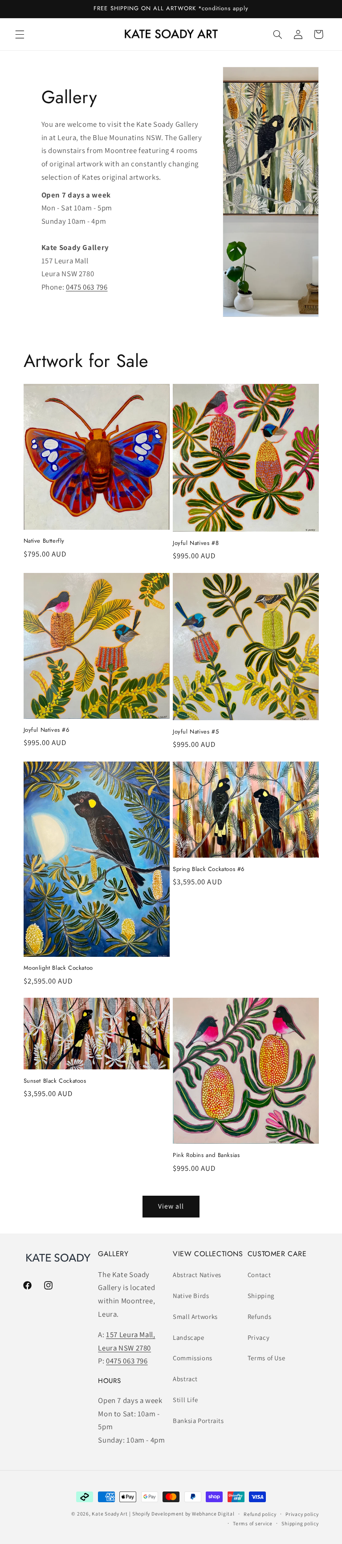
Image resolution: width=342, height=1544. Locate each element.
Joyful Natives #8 (196, 543)
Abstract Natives (197, 1274)
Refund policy (260, 1514)
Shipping (261, 1295)
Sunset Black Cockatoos (55, 1081)
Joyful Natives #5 (196, 732)
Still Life (185, 1399)
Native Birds (191, 1295)
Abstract (185, 1379)
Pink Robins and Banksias (206, 1155)
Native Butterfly (44, 541)
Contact (259, 1274)
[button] (19, 34)
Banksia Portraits (198, 1420)
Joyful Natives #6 (46, 730)
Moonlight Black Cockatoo (58, 968)
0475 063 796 (87, 287)
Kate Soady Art (109, 1513)
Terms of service (253, 1523)
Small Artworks (195, 1316)
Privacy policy (301, 1514)
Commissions (192, 1358)
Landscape (188, 1337)
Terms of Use (266, 1358)
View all (171, 1206)
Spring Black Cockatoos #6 (208, 869)
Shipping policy (299, 1523)
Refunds (259, 1316)
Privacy (258, 1337)
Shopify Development (158, 1513)
